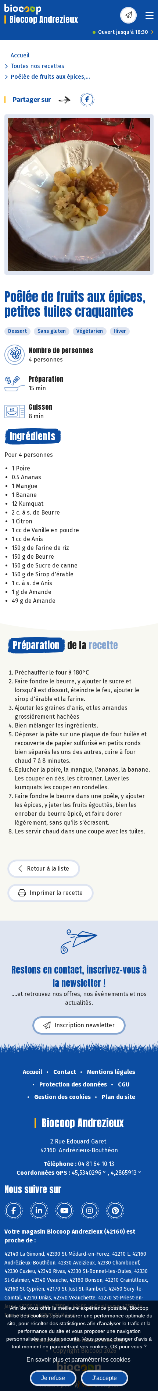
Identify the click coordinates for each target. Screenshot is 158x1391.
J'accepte (104, 1378)
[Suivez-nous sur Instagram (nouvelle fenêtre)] (89, 1211)
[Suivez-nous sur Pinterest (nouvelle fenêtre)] (115, 1211)
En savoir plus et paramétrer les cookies (78, 1359)
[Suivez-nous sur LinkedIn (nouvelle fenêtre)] (39, 1211)
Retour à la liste (48, 868)
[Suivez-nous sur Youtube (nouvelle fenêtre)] (64, 1211)
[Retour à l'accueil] (22, 9)
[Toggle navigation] (150, 17)
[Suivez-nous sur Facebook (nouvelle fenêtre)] (13, 1211)
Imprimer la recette (56, 892)
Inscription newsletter (84, 1025)
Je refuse (53, 1378)
